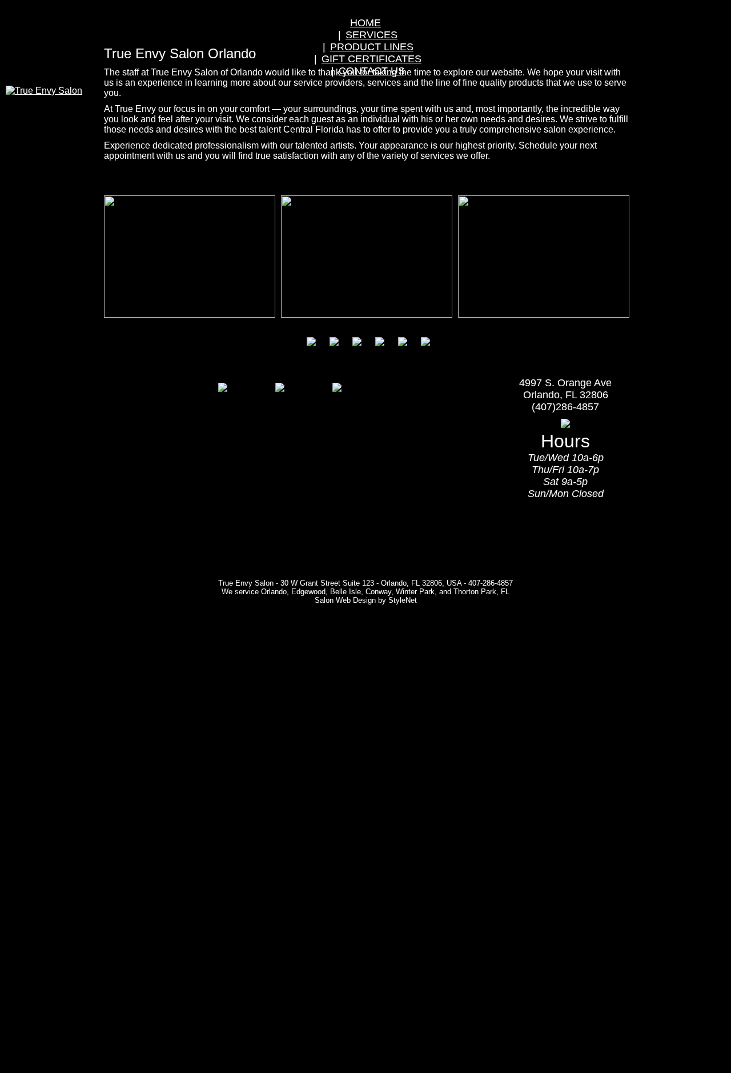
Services (371, 35)
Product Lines (371, 47)
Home (365, 23)
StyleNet (402, 600)
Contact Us (372, 71)
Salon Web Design (345, 600)
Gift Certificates (371, 59)
